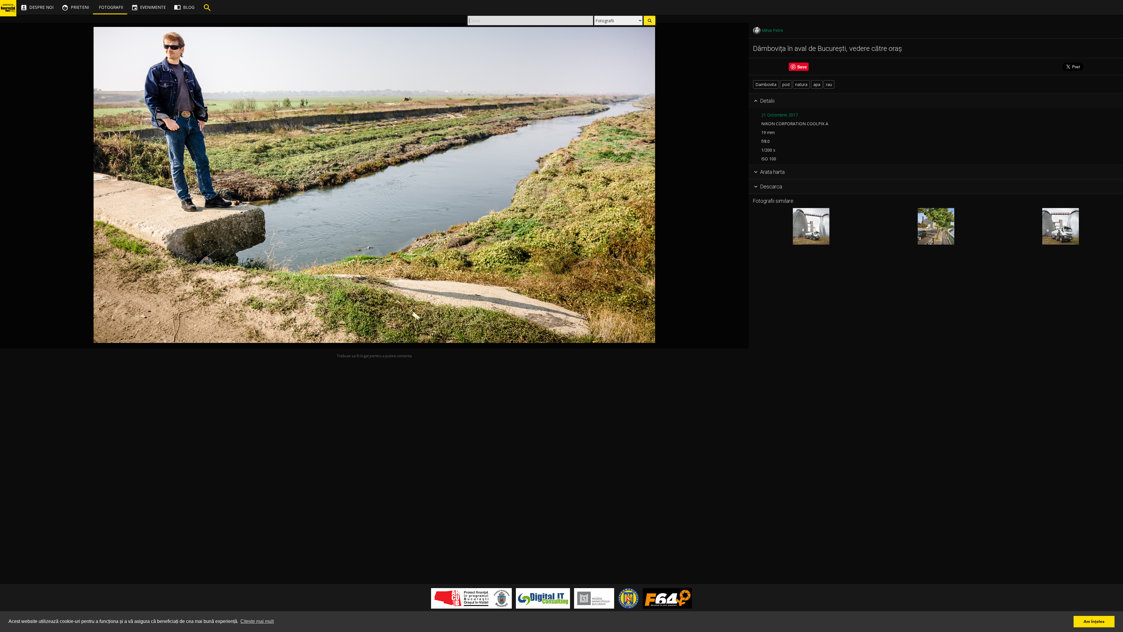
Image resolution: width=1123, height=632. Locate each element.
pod (786, 84)
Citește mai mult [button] (257, 621)
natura (801, 84)
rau (829, 84)
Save (802, 67)
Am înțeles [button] (1094, 621)
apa (816, 84)
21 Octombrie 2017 (779, 115)
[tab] (936, 101)
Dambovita (765, 84)
